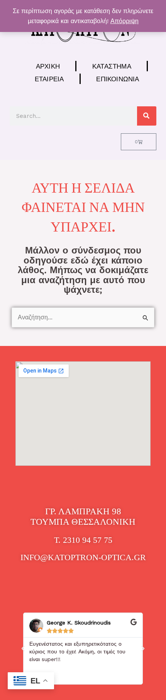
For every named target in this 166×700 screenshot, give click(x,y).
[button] (23, 649)
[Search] (146, 116)
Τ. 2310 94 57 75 (83, 540)
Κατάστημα (111, 66)
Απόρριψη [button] (124, 21)
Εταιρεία (49, 78)
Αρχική (48, 66)
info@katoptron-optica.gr (83, 557)
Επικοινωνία (117, 78)
